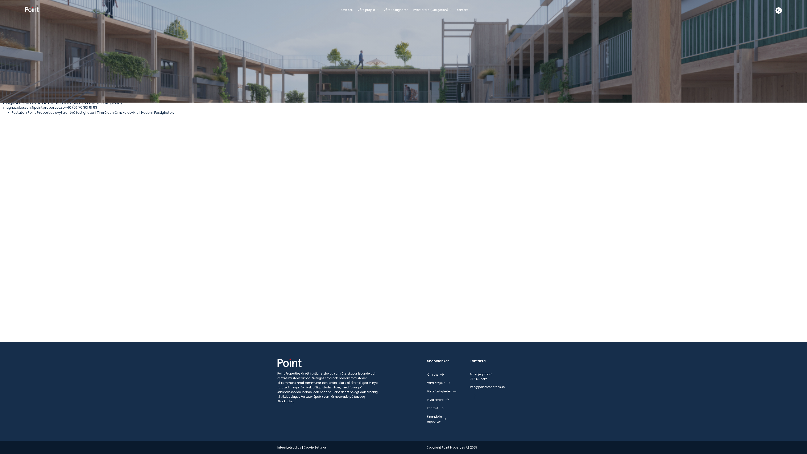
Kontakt (462, 10)
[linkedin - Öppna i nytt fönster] (473, 396)
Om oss (347, 10)
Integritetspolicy (289, 447)
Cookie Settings (315, 447)
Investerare (435, 400)
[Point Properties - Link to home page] (32, 9)
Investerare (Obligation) (432, 10)
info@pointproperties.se (487, 387)
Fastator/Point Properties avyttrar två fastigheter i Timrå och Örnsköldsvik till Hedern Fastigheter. (93, 112)
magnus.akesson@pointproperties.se (34, 107)
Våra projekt (368, 10)
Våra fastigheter (396, 10)
